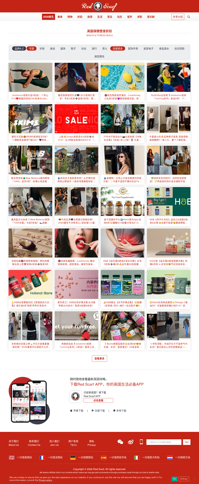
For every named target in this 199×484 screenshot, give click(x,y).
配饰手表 (133, 48)
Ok (174, 478)
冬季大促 (178, 16)
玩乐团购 (179, 48)
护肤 (42, 48)
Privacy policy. (45, 480)
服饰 (62, 48)
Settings (183, 478)
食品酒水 (164, 48)
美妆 (52, 48)
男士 (104, 48)
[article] (30, 77)
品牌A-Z (19, 48)
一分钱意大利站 (150, 457)
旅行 (94, 48)
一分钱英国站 (24, 457)
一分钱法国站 (54, 457)
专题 (31, 48)
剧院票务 (99, 56)
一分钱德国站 (85, 457)
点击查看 (98, 400)
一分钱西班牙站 (117, 457)
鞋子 (73, 48)
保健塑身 (118, 48)
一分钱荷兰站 (182, 457)
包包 (83, 48)
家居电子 (148, 48)
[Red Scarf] (99, 3)
